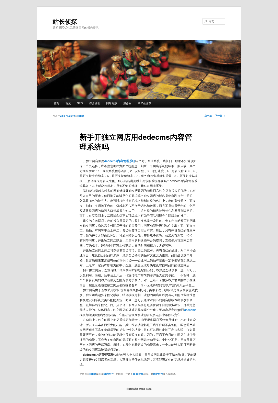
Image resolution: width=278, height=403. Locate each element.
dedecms (190, 309)
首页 (56, 103)
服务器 (127, 103)
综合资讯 (94, 103)
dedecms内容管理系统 (119, 161)
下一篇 (220, 115)
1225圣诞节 (144, 103)
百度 (68, 103)
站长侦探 (65, 21)
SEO (80, 103)
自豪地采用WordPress (139, 389)
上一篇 (206, 115)
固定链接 (158, 374)
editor (80, 115)
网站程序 (111, 103)
